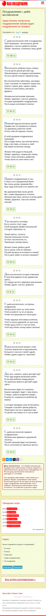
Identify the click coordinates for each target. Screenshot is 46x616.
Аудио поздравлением (12, 558)
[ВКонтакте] (7, 459)
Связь (21, 593)
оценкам (25, 32)
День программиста (14, 522)
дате (17, 32)
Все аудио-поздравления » (20, 579)
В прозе (7, 552)
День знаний (11, 512)
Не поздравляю (9, 561)
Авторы (14, 593)
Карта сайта (6, 593)
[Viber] (17, 459)
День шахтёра (12, 509)
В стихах (7, 548)
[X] (14, 459)
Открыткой (8, 555)
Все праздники (37, 529)
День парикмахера (13, 526)
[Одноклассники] (3, 459)
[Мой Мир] (10, 459)
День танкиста (12, 519)
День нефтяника (13, 516)
